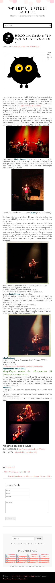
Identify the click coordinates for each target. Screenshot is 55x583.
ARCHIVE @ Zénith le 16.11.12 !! (17, 472)
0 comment (10, 467)
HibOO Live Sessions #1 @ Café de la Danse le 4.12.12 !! (33, 39)
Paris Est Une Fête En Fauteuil (27, 10)
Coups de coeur (18, 46)
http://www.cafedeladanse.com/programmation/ (23, 366)
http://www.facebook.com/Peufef (31, 449)
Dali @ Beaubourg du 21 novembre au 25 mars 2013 (29, 476)
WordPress (7, 579)
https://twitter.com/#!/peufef (26, 452)
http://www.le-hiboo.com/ (31, 106)
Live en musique (32, 46)
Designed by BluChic (19, 579)
